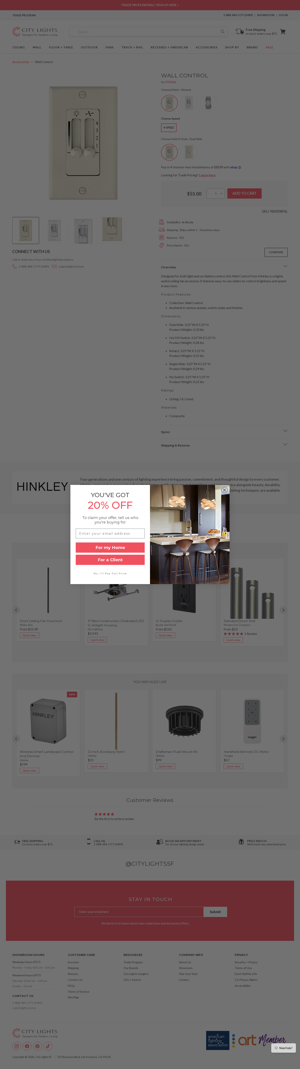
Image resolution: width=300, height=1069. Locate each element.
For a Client (110, 559)
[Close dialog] (224, 490)
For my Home (110, 547)
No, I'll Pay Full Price (110, 573)
